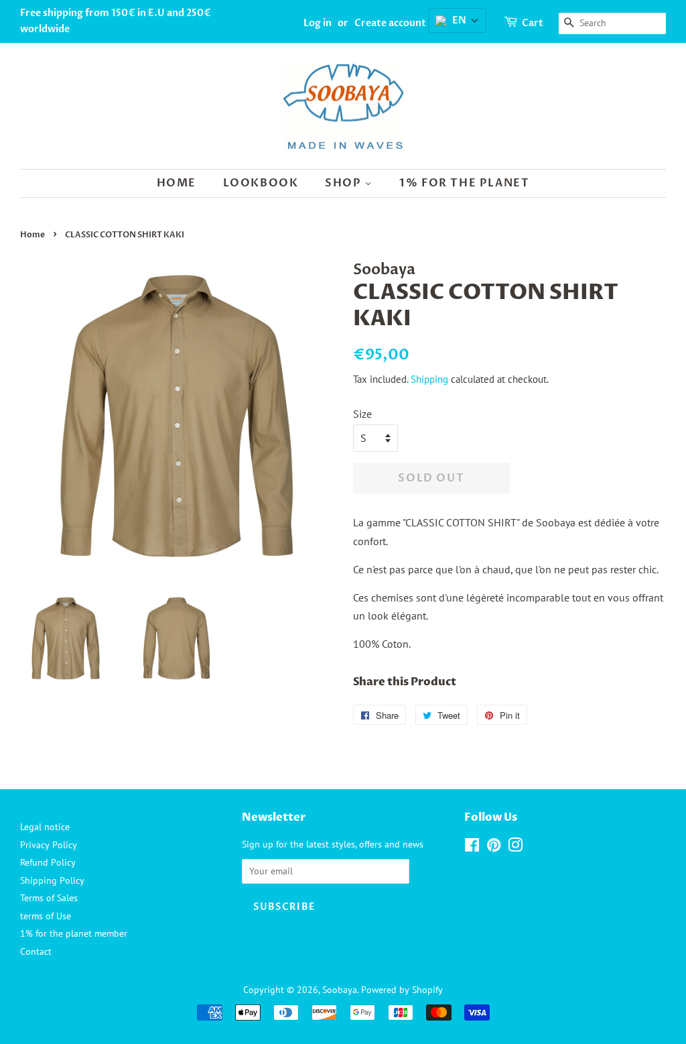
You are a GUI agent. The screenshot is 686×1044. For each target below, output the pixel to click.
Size (362, 413)
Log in (317, 23)
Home (176, 183)
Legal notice (45, 827)
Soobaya (339, 990)
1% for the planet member (73, 933)
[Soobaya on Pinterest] (493, 848)
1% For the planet (464, 183)
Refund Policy (48, 862)
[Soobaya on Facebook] (472, 848)
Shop (344, 183)
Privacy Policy (48, 845)
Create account (390, 23)
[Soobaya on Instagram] (515, 848)
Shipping (429, 379)
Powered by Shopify (402, 990)
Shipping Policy (52, 880)
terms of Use (45, 916)
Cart (532, 23)
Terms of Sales (49, 898)
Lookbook (261, 183)
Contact (36, 951)
